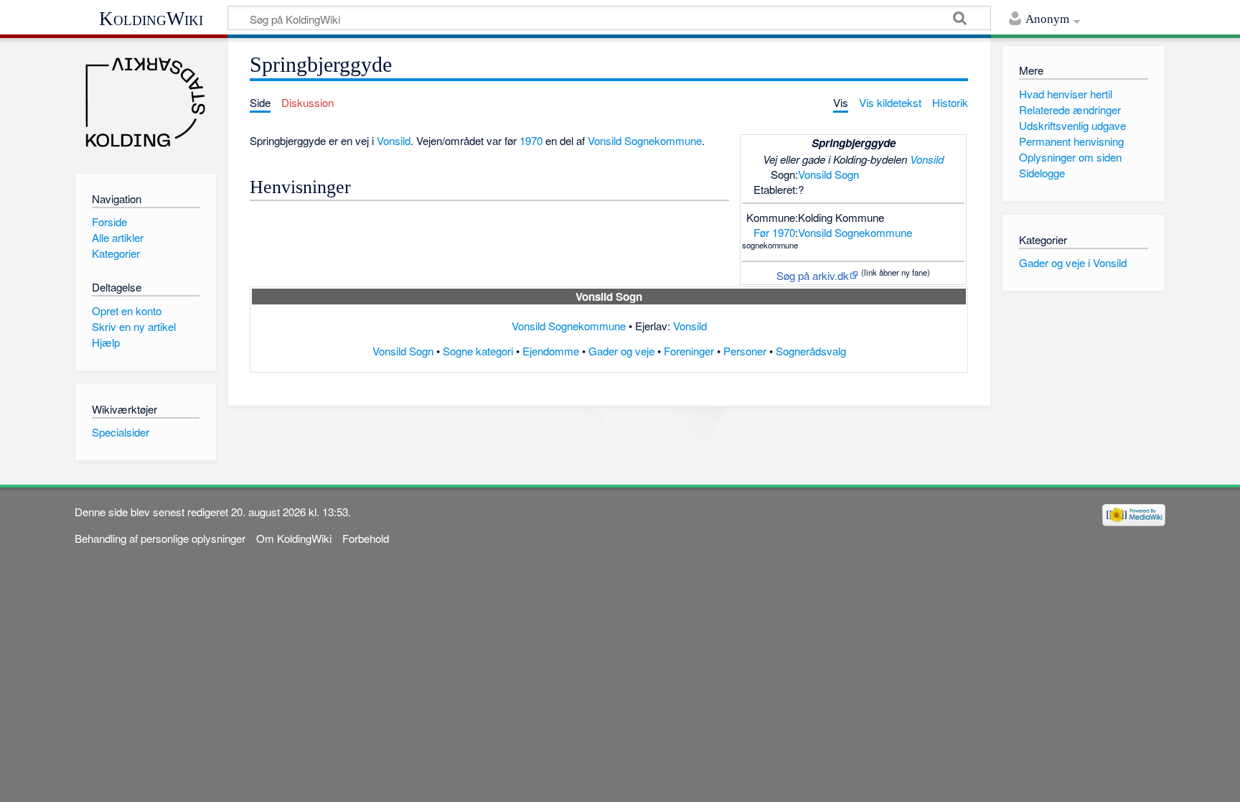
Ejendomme (550, 350)
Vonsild (927, 159)
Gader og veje (621, 350)
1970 (531, 140)
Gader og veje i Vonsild (1073, 262)
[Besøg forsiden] (145, 102)
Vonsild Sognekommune (855, 232)
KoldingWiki (151, 18)
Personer (744, 350)
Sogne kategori (478, 350)
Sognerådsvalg (811, 350)
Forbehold (365, 538)
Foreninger (689, 350)
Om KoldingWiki (294, 538)
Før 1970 (774, 232)
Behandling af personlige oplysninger (160, 538)
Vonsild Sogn (828, 174)
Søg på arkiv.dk (812, 275)
